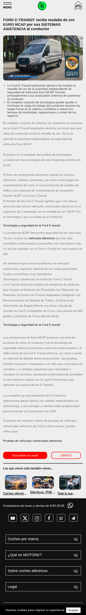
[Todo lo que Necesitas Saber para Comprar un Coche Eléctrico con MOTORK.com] (70, 482)
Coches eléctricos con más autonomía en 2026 (15, 493)
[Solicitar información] (70, 505)
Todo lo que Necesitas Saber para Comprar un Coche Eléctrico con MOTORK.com (69, 493)
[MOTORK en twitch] (61, 518)
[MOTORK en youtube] (13, 518)
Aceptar (73, 610)
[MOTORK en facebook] (49, 518)
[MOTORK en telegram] (73, 518)
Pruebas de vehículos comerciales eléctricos (32, 440)
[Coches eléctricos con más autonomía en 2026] (16, 482)
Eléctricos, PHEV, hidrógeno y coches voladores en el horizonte (42, 492)
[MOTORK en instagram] (37, 518)
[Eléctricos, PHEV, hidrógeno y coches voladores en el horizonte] (43, 482)
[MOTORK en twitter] (25, 518)
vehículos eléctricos (42, 238)
